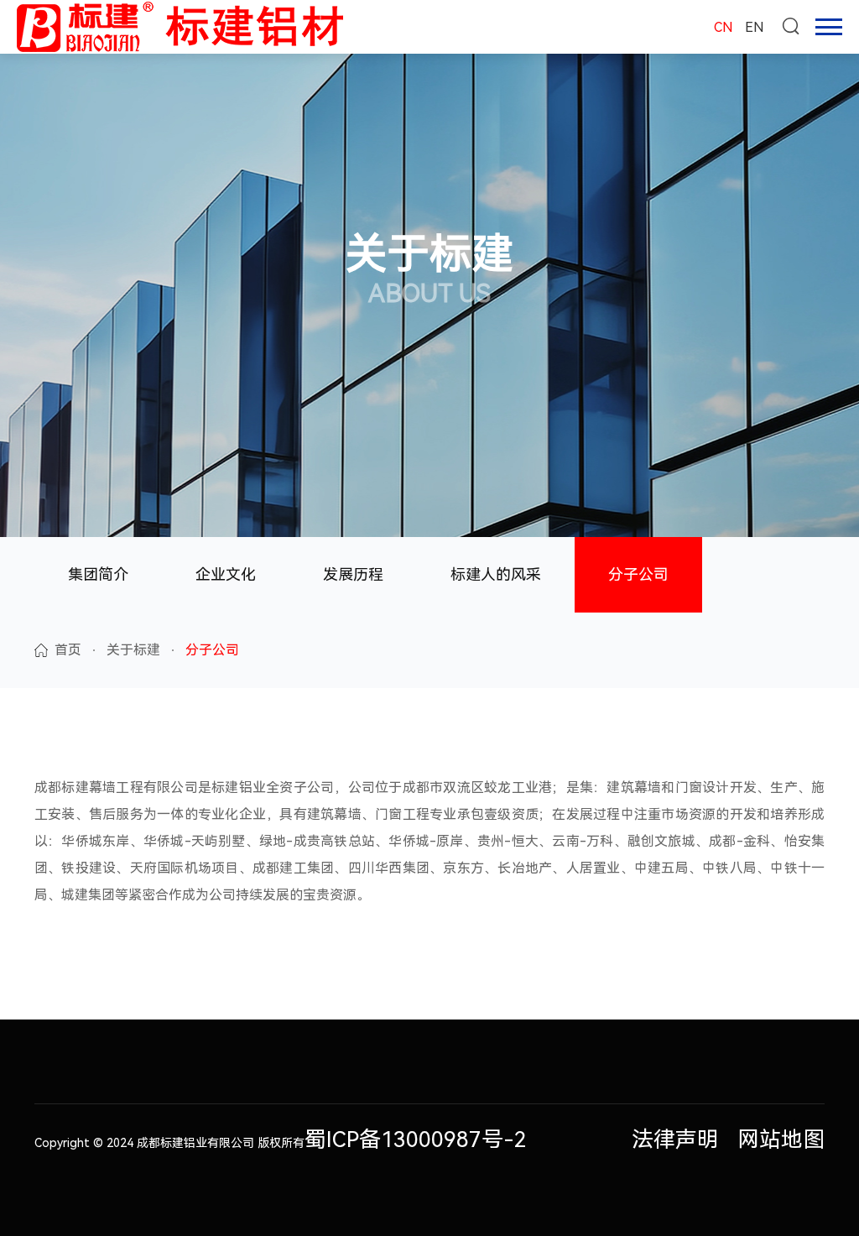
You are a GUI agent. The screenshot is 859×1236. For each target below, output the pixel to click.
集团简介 (98, 574)
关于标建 (133, 650)
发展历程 (353, 574)
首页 (68, 650)
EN (754, 27)
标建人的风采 (495, 574)
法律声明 (675, 1139)
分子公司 (638, 574)
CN (723, 27)
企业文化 (225, 574)
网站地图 (781, 1139)
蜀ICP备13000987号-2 (416, 1139)
